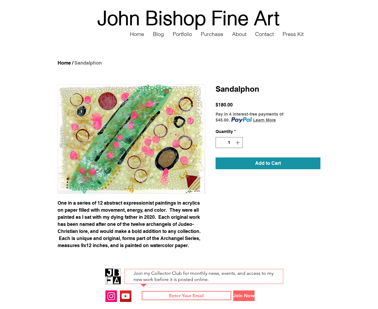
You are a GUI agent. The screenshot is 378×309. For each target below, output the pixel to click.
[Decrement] (220, 142)
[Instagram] (111, 296)
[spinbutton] (229, 142)
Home (64, 63)
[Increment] (238, 142)
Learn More (264, 120)
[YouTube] (125, 296)
